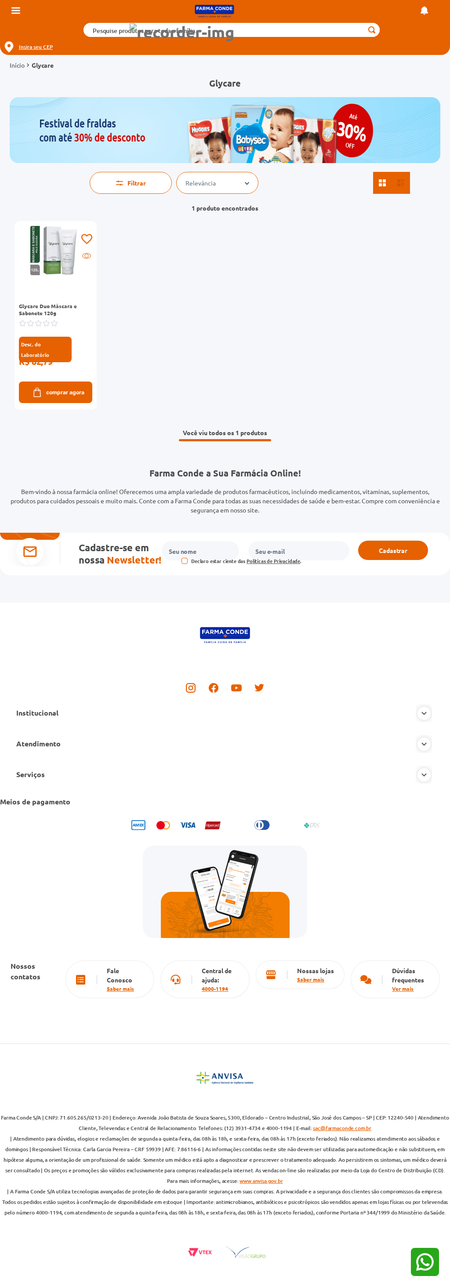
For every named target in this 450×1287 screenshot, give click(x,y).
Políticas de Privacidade (273, 560)
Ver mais (403, 988)
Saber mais (120, 988)
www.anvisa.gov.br (261, 1181)
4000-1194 (215, 988)
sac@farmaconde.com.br (342, 1128)
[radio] (382, 183)
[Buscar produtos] (371, 30)
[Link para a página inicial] (17, 65)
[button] (181, 32)
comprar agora (65, 392)
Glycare (43, 65)
